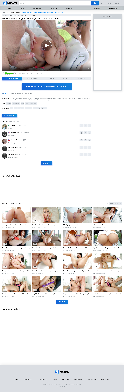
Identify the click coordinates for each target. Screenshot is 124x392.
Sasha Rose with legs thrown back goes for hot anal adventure (77, 271)
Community (113, 8)
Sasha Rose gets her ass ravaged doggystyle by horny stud (46, 271)
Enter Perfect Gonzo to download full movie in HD (46, 86)
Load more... (46, 163)
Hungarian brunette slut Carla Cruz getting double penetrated (77, 294)
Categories (37, 8)
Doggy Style (33, 103)
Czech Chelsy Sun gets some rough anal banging (16, 248)
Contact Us (92, 379)
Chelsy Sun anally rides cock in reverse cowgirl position (107, 225)
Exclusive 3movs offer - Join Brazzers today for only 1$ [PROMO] (19, 15)
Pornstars (53, 8)
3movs (65, 386)
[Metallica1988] (4, 134)
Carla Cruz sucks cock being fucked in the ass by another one (107, 294)
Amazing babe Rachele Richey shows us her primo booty (16, 225)
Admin (6, 93)
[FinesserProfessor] (4, 141)
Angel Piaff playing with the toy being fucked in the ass (46, 294)
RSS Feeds (65, 379)
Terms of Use (28, 379)
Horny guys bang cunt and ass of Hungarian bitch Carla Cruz (16, 271)
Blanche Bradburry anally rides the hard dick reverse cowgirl (77, 248)
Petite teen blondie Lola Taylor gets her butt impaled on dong (46, 248)
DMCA (55, 379)
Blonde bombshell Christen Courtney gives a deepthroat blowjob (46, 225)
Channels (97, 8)
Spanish (9, 103)
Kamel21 (13, 125)
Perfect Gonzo (16, 93)
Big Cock (21, 108)
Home (9, 8)
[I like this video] (3, 73)
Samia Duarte (28, 93)
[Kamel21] (4, 127)
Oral (22, 103)
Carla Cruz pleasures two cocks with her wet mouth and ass (16, 294)
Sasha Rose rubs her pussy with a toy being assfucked (107, 271)
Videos (22, 8)
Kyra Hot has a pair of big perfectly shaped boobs (107, 248)
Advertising (78, 379)
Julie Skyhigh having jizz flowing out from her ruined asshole (77, 225)
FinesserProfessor (17, 140)
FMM (27, 103)
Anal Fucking (16, 103)
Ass (16, 108)
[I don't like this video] (16, 73)
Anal (11, 108)
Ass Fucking (36, 108)
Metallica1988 (15, 133)
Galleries (69, 8)
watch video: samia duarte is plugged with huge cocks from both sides (42, 12)
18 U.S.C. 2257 (105, 379)
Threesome (28, 108)
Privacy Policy (43, 379)
